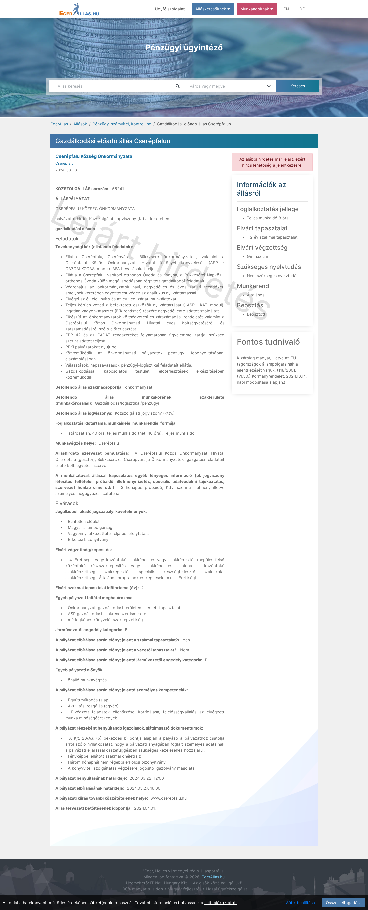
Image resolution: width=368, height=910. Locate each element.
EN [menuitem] (286, 8)
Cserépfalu (64, 163)
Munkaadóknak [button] (255, 8)
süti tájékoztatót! (220, 902)
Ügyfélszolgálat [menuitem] (170, 8)
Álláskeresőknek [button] (211, 8)
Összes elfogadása (344, 902)
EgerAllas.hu (213, 876)
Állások (80, 123)
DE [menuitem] (302, 8)
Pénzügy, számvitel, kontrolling (122, 123)
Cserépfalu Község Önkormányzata (93, 156)
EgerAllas (59, 123)
